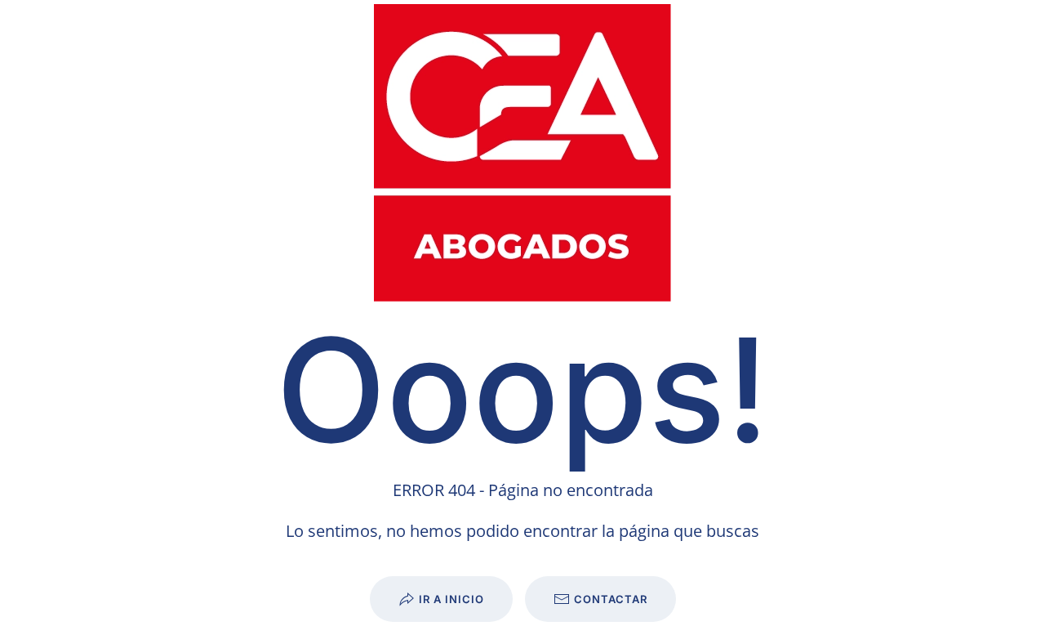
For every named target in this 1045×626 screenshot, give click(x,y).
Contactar (610, 599)
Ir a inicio (451, 599)
